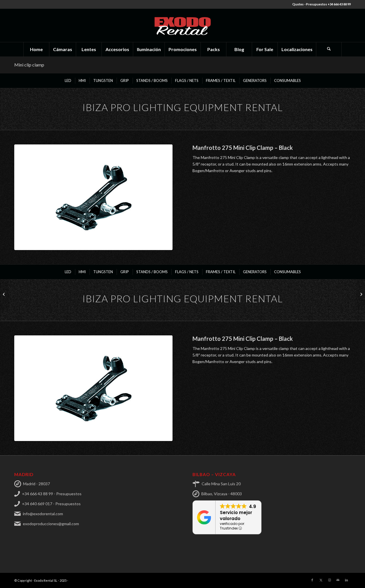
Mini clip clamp (29, 64)
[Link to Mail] (338, 580)
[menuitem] (36, 49)
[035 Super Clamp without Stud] (4, 294)
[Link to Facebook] (312, 580)
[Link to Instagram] (329, 580)
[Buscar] (329, 49)
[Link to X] (321, 580)
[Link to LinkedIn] (346, 580)
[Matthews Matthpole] (360, 294)
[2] (93, 197)
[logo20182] (182, 25)
